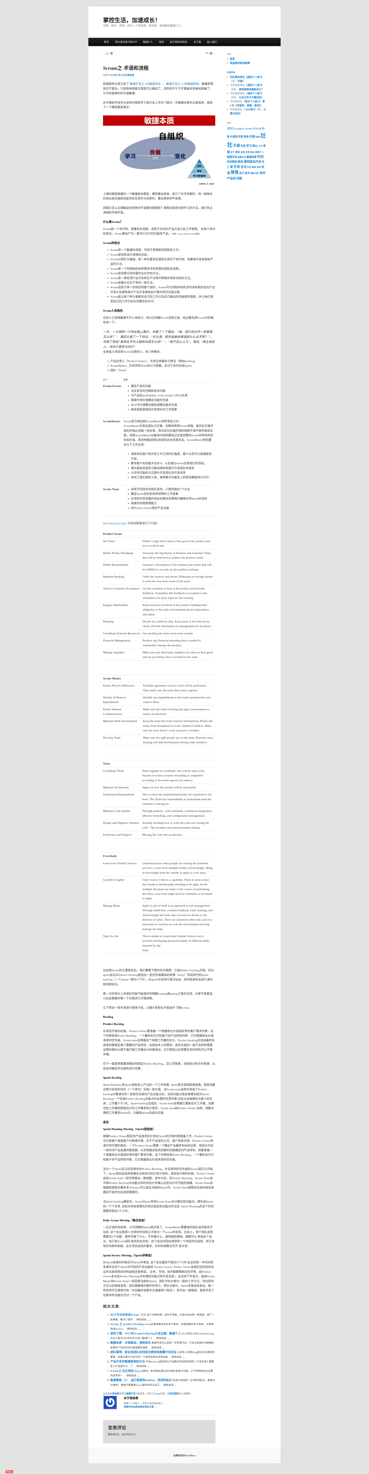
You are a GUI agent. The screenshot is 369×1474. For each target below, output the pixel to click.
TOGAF (257, 128)
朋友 (240, 161)
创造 (258, 137)
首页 (106, 41)
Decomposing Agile (115, 523)
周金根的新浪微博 (240, 63)
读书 (247, 173)
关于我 (197, 41)
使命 (246, 136)
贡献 (252, 173)
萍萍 (234, 172)
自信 (259, 167)
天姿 (236, 145)
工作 (260, 146)
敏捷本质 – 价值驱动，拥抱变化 (131, 1342)
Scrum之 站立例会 (122, 1370)
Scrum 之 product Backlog (127, 1324)
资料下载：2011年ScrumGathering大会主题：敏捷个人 (146, 1333)
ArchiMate (239, 129)
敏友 (252, 152)
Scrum (157, 1393)
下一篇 (210, 53)
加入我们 (212, 41)
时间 (260, 157)
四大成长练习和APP (126, 41)
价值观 (234, 136)
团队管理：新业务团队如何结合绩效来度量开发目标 (143, 1352)
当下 (232, 152)
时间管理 (232, 161)
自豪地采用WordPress (184, 1455)
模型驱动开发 (252, 161)
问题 (239, 178)
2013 (230, 128)
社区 (249, 167)
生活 (243, 166)
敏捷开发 (130, 1393)
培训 (161, 41)
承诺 (243, 152)
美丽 (254, 167)
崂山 (255, 145)
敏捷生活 (242, 157)
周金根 (130, 75)
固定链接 (174, 1393)
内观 (252, 136)
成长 (237, 152)
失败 (243, 145)
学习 (249, 145)
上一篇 (108, 53)
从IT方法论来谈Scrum (125, 1314)
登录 (133, 1434)
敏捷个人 (259, 152)
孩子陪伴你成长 (178, 41)
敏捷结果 (252, 157)
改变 (248, 152)
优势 (240, 136)
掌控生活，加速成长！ (132, 20)
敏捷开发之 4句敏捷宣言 (145, 83)
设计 (241, 173)
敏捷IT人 (148, 41)
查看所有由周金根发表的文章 (140, 1407)
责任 (257, 173)
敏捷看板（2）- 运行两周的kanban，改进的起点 (141, 1380)
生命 (237, 167)
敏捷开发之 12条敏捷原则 (182, 83)
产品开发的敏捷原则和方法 (128, 1361)
